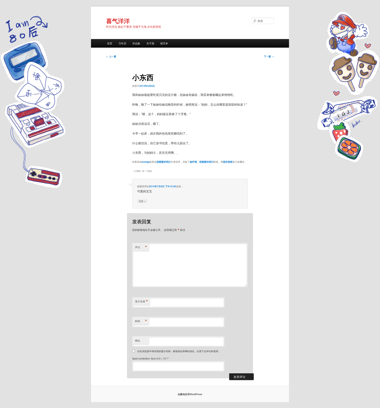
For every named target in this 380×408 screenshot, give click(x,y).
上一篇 (111, 56)
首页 (109, 43)
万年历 (122, 43)
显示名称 (141, 301)
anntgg (145, 161)
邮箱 (141, 321)
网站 (137, 340)
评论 (141, 247)
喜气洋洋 (118, 20)
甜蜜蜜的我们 (164, 161)
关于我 (150, 43)
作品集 (136, 43)
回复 (142, 201)
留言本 (164, 43)
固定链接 (228, 161)
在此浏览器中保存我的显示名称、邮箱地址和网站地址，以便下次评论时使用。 (178, 351)
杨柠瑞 (193, 161)
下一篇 (269, 56)
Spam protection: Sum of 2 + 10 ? (150, 358)
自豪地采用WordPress (190, 394)
